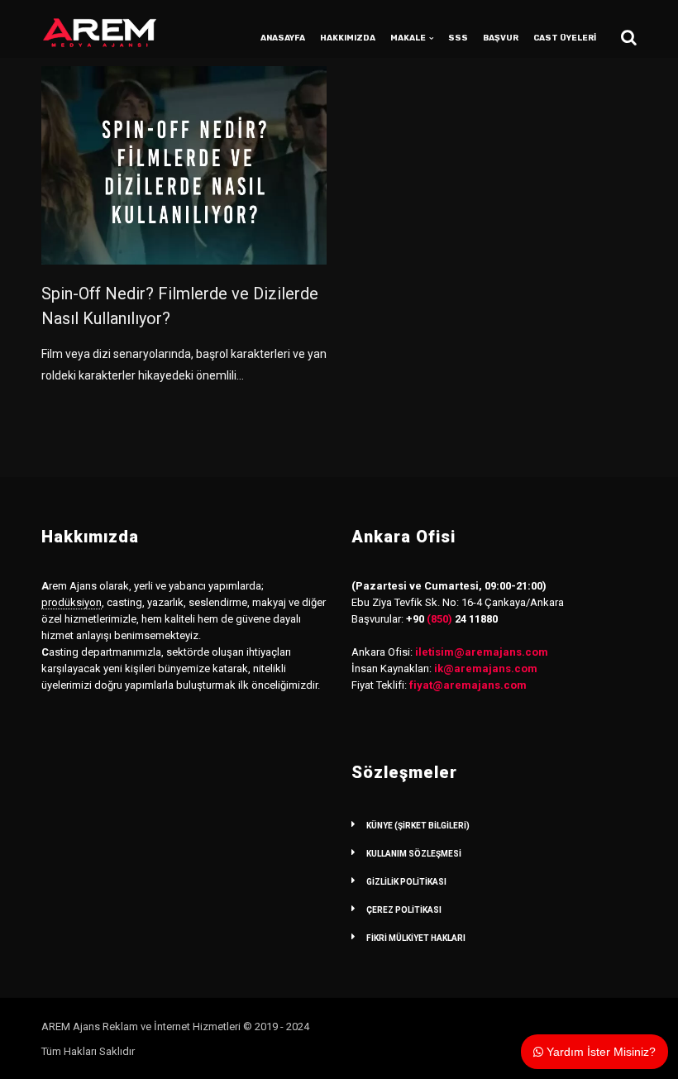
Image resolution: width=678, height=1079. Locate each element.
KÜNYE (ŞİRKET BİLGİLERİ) (418, 825)
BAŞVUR (500, 38)
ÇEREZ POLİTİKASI (404, 909)
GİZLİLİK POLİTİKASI (406, 881)
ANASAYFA (282, 38)
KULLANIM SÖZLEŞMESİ (413, 853)
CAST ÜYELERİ (564, 38)
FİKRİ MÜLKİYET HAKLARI (416, 938)
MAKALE (408, 38)
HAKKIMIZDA (347, 38)
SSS (458, 38)
